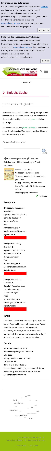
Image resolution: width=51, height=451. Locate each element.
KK (15, 361)
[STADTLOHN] (20, 71)
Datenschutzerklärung (10, 23)
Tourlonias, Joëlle (32, 173)
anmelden (27, 82)
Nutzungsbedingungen (36, 440)
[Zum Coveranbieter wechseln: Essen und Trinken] (9, 174)
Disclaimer (34, 445)
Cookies (44, 6)
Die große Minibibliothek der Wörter (24, 371)
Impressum (21, 445)
